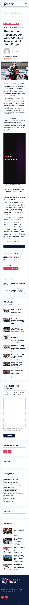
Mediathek (13, 589)
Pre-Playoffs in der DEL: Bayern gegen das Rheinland (18, 540)
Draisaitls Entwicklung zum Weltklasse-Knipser (19, 549)
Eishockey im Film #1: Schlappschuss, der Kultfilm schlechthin (19, 531)
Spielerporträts (9, 501)
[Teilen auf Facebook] (5, 268)
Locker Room (10, 12)
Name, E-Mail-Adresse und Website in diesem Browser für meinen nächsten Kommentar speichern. (12, 430)
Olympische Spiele (9, 493)
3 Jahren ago (16, 315)
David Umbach (15, 51)
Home (4, 12)
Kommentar (6, 396)
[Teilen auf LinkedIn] (13, 268)
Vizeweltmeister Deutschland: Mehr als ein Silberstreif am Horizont (18, 330)
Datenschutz (4, 591)
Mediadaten (19, 589)
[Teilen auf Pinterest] (16, 268)
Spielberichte (8, 495)
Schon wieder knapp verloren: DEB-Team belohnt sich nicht (16, 364)
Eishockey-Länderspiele (14, 257)
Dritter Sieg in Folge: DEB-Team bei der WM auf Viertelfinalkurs (18, 356)
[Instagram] (5, 451)
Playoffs (20, 493)
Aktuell (16, 12)
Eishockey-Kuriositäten (11, 482)
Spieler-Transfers (9, 498)
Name (4, 411)
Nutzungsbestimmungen (13, 591)
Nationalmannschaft (9, 259)
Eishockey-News (9, 487)
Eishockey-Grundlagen (11, 479)
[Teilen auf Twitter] (9, 268)
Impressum (7, 589)
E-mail (4, 416)
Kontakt (3, 589)
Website (5, 422)
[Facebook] (9, 451)
